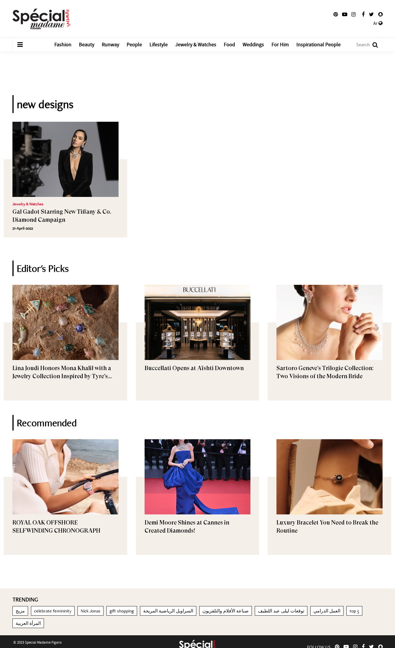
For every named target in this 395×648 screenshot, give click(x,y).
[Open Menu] (20, 45)
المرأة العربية (28, 623)
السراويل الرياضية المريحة (168, 611)
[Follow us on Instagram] (353, 14)
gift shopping (122, 611)
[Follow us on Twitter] (371, 14)
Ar (376, 23)
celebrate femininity (52, 611)
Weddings (253, 44)
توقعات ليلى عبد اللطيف (281, 611)
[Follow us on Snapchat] (380, 14)
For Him (280, 44)
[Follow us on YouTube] (344, 14)
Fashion (62, 44)
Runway (110, 44)
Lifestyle (158, 44)
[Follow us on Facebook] (363, 14)
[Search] (372, 45)
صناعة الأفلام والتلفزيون (225, 611)
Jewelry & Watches (195, 44)
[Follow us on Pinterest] (335, 14)
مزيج (20, 611)
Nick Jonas (90, 611)
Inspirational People (318, 44)
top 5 (354, 611)
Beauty (86, 44)
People (134, 44)
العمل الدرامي (326, 611)
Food (229, 44)
